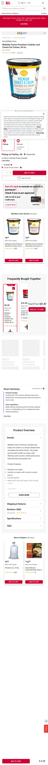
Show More (24, 495)
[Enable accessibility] (46, 721)
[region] (24, 125)
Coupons (44, 13)
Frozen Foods (6, 38)
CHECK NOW (11, 205)
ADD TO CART (29, 173)
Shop (9, 41)
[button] (24, 178)
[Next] (44, 78)
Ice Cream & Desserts (19, 38)
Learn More (24, 24)
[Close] (43, 113)
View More (7, 416)
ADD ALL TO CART (37, 309)
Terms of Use (40, 133)
